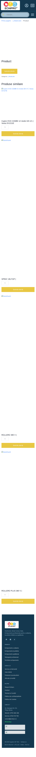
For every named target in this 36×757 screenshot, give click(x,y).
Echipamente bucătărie (12, 651)
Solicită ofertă (9, 71)
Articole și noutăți (10, 678)
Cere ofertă (8, 672)
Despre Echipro (9, 687)
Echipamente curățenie (12, 648)
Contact (7, 690)
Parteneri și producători (12, 675)
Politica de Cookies (10, 699)
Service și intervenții (11, 669)
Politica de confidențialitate (13, 696)
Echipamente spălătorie (12, 654)
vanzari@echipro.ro (11, 719)
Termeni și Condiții (10, 693)
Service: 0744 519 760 (12, 716)
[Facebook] (6, 639)
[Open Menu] (32, 14)
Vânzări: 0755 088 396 (12, 713)
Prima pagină (6, 21)
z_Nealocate (17, 21)
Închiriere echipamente (12, 660)
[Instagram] (10, 639)
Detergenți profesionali (11, 657)
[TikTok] (14, 639)
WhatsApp (8, 722)
